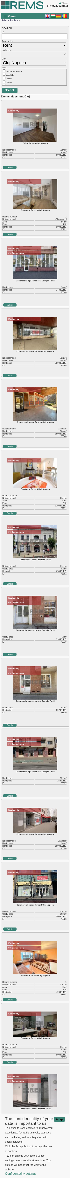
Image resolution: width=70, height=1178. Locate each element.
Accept (59, 1119)
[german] (58, 17)
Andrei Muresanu (14, 71)
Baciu (9, 79)
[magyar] (53, 17)
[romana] (64, 17)
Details (10, 167)
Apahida (10, 75)
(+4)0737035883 (57, 5)
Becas (9, 82)
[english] (47, 17)
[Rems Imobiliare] (22, 8)
